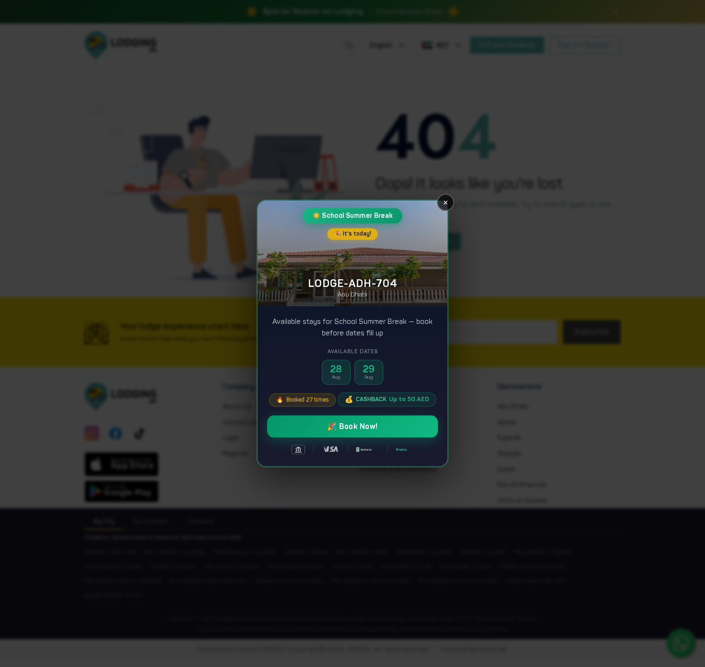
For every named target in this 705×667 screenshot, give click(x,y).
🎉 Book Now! (352, 426)
